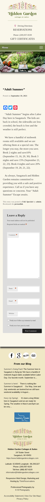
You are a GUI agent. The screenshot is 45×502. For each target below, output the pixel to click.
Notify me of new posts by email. (20, 325)
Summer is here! (11, 384)
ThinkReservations (27, 481)
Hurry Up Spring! (11, 398)
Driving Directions (25, 26)
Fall (24, 202)
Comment (13, 235)
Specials (29, 202)
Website (11, 313)
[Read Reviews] (33, 355)
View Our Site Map (32, 496)
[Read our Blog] (26, 355)
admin (38, 202)
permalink (18, 204)
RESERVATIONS (22, 29)
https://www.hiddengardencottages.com (22, 458)
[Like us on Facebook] (11, 355)
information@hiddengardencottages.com (22, 472)
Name (12, 288)
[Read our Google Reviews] (19, 355)
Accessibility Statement (13, 496)
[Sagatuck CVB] (22, 422)
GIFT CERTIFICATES (22, 38)
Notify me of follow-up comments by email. (23, 320)
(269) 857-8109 (25, 35)
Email (12, 301)
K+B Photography (22, 490)
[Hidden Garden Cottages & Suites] (22, 19)
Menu (5, 47)
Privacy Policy (22, 499)
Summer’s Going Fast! (13, 369)
